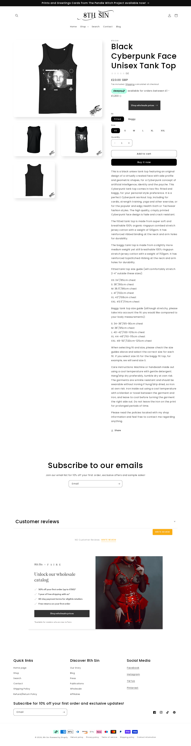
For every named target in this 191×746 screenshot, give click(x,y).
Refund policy (77, 737)
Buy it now (144, 162)
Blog (72, 673)
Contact (18, 683)
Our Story (75, 667)
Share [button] (118, 430)
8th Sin (46, 737)
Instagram (133, 674)
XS (115, 130)
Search (17, 678)
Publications (77, 683)
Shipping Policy (21, 688)
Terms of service (109, 737)
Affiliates (75, 694)
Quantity (115, 137)
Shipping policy (127, 737)
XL (152, 130)
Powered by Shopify (59, 737)
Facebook (133, 667)
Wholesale (76, 688)
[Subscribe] (119, 483)
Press (73, 678)
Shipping (130, 84)
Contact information (146, 737)
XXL (163, 130)
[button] (16, 15)
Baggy (132, 119)
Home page (19, 667)
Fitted (117, 119)
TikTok (131, 681)
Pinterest (132, 688)
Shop (16, 673)
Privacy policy (92, 737)
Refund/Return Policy (25, 694)
